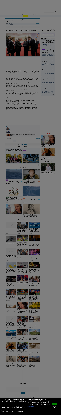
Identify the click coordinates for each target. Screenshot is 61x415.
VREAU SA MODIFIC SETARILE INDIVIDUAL (54, 407)
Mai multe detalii (6, 403)
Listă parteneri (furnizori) (31, 406)
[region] (30, 406)
